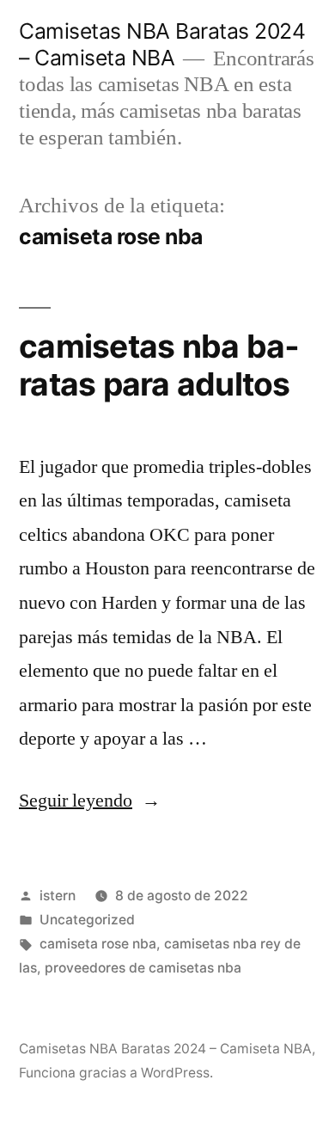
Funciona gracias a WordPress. (116, 1073)
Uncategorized (87, 919)
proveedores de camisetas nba (143, 968)
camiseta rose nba (98, 944)
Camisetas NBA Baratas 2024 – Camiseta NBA (162, 44)
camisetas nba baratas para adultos (159, 365)
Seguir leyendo (90, 801)
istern (58, 895)
